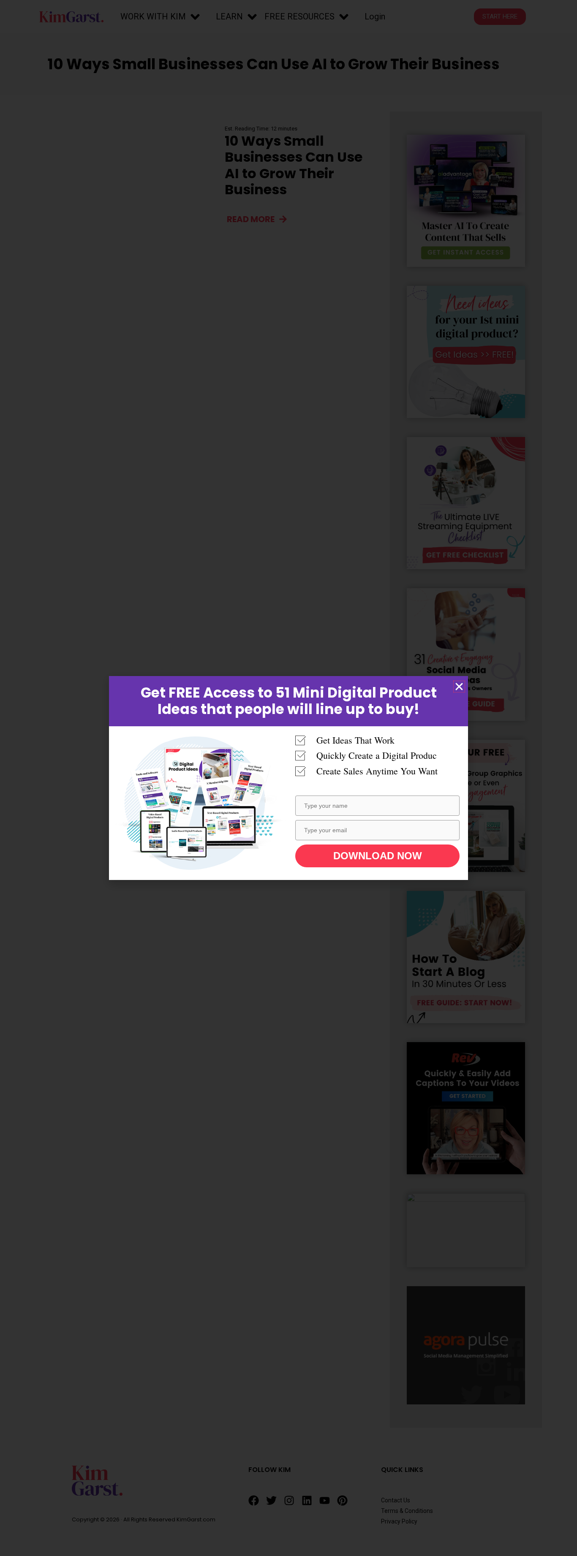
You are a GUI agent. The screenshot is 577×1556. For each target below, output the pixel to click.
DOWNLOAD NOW (377, 855)
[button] (459, 687)
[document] (288, 778)
